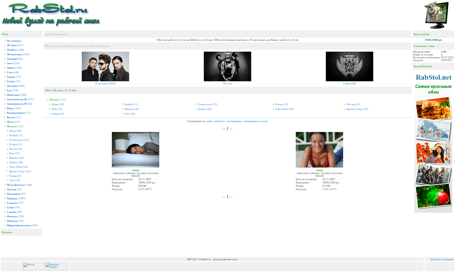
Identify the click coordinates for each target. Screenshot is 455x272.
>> (231, 128)
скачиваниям (234, 121)
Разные (15, 176)
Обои (48, 90)
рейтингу (219, 121)
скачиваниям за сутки (255, 121)
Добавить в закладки (442, 259)
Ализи (72, 90)
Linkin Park (349, 83)
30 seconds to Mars (105, 83)
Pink (14, 153)
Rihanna (16, 158)
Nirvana (15, 149)
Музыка (58, 90)
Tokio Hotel (18, 167)
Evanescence (19, 140)
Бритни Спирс (20, 171)
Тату (14, 180)
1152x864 (141, 173)
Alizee (15, 131)
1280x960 (130, 173)
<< (223, 128)
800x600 (136, 176)
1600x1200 (118, 173)
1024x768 (152, 173)
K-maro (15, 144)
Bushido (15, 135)
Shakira (16, 162)
